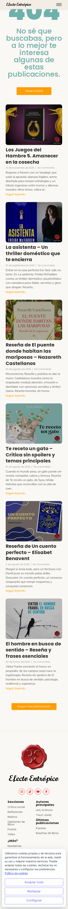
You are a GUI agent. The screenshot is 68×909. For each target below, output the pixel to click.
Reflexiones (15, 812)
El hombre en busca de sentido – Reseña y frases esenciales (33, 650)
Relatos (12, 817)
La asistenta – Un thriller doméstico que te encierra (33, 253)
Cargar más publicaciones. (34, 706)
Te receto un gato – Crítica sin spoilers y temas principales (30, 455)
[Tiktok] (30, 791)
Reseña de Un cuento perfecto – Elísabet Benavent (31, 552)
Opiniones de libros (16, 823)
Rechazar (34, 891)
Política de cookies (16, 873)
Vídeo (11, 834)
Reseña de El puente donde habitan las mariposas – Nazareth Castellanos (33, 354)
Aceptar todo (34, 882)
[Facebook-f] (46, 791)
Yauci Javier (44, 815)
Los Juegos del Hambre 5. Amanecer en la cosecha (32, 156)
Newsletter (15, 846)
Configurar (34, 900)
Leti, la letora (44, 810)
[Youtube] (38, 791)
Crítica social (16, 807)
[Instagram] (22, 791)
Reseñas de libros (47, 833)
